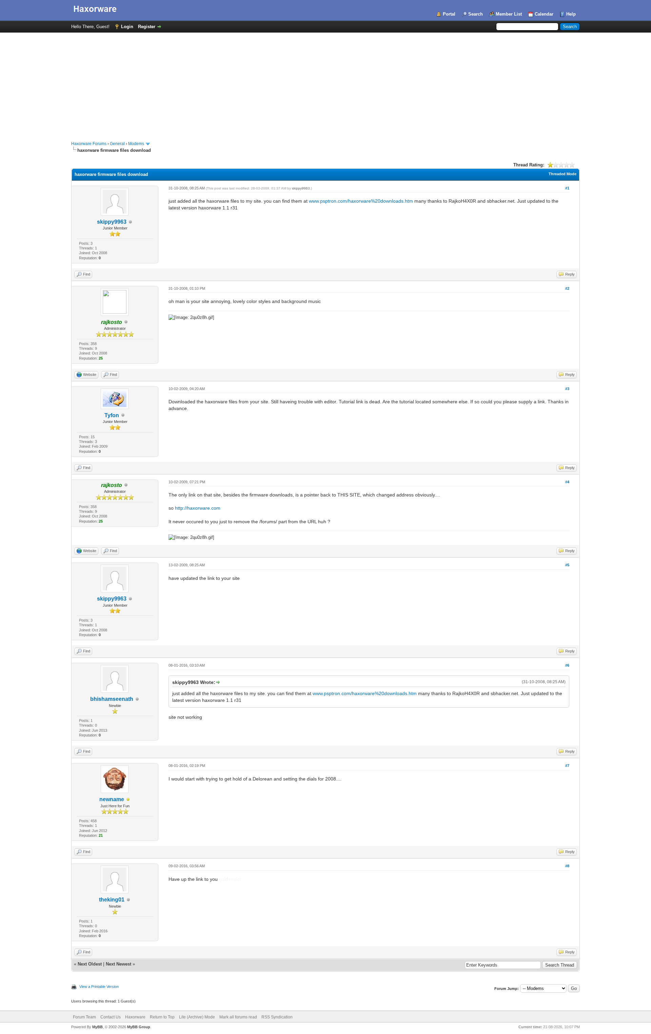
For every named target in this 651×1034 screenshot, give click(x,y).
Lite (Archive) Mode (197, 1017)
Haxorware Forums (88, 143)
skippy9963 (111, 222)
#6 (567, 665)
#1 (567, 188)
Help (571, 14)
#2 (567, 288)
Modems (136, 143)
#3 (567, 389)
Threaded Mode (562, 174)
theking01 (111, 900)
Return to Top (162, 1017)
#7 (567, 766)
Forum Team (84, 1017)
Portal (449, 14)
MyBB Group (138, 1027)
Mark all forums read (238, 1017)
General (117, 143)
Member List (509, 14)
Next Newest (118, 964)
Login (127, 26)
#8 (567, 866)
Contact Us (110, 1017)
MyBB (97, 1027)
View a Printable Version (99, 987)
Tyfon (111, 415)
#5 (567, 565)
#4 (567, 482)
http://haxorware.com (197, 508)
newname (111, 799)
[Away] (128, 799)
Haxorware (135, 1017)
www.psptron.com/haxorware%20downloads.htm (361, 201)
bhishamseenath (111, 699)
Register (146, 26)
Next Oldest (90, 964)
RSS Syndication (277, 1017)
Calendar (544, 14)
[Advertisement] (325, 83)
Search (475, 14)
